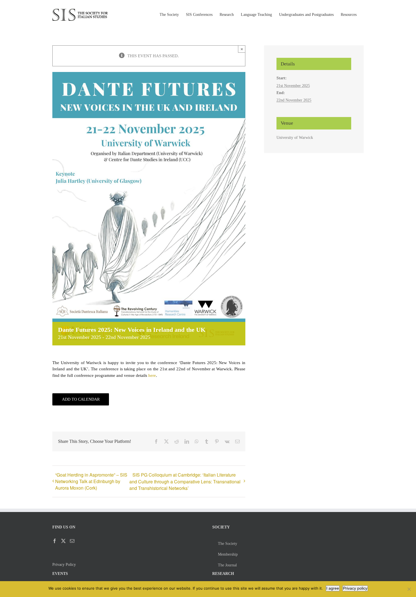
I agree (332, 588)
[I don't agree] (409, 589)
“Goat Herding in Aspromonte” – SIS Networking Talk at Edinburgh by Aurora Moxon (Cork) (91, 481)
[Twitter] (63, 541)
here (152, 375)
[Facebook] (54, 541)
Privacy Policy (64, 564)
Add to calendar (81, 399)
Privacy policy (355, 588)
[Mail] (72, 541)
